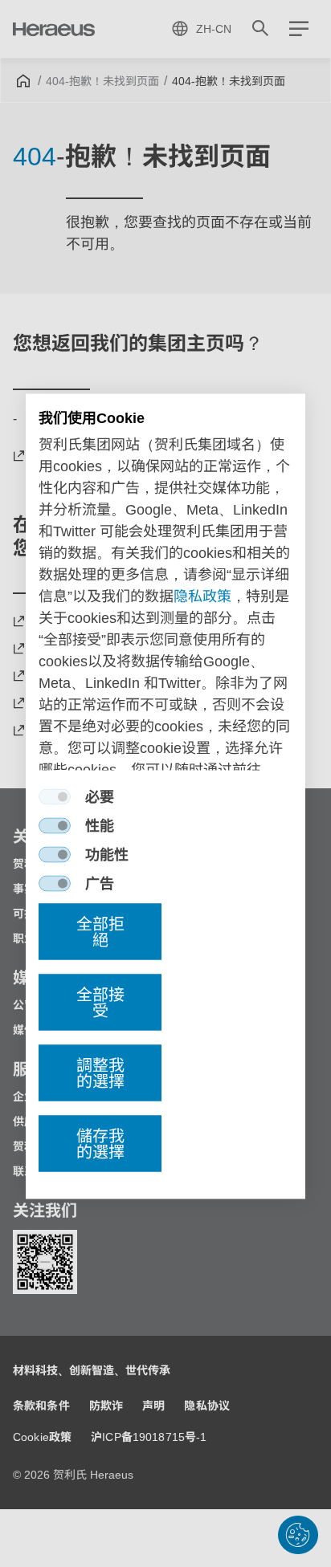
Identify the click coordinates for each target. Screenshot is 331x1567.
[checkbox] (55, 797)
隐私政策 (202, 596)
